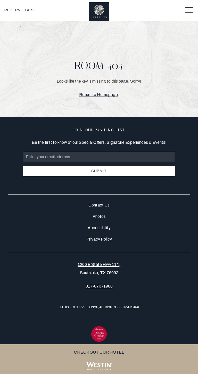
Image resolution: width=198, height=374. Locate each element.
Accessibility (99, 228)
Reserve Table (20, 10)
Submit (99, 171)
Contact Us (99, 205)
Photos (99, 216)
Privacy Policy (99, 239)
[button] (189, 10)
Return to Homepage (98, 94)
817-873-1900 (99, 286)
